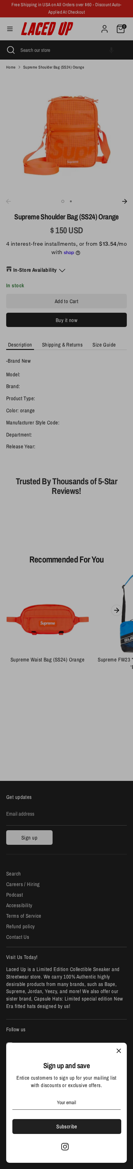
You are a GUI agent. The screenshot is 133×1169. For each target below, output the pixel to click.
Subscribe (66, 1126)
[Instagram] (65, 1146)
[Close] (119, 1051)
